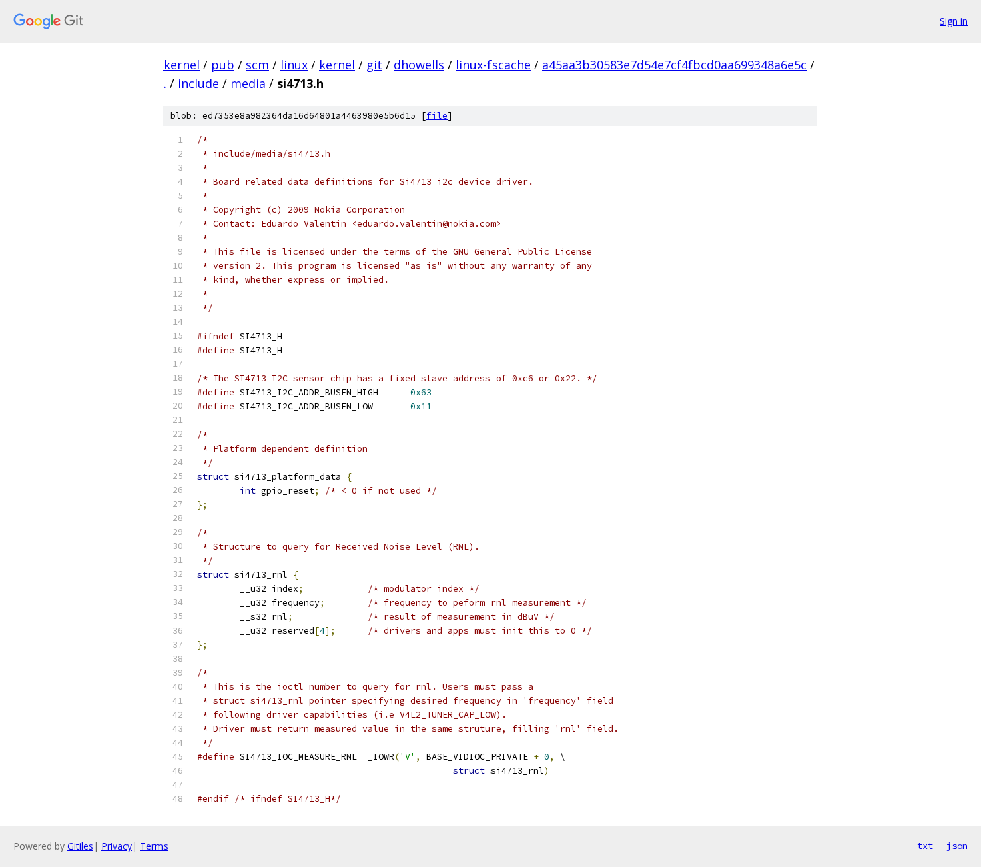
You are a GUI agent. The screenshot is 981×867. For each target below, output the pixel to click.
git (374, 65)
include (198, 83)
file (437, 115)
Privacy (116, 846)
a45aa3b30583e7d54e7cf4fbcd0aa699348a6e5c (674, 65)
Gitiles (80, 846)
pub (222, 65)
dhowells (419, 65)
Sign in (954, 21)
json (957, 846)
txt (925, 846)
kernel (182, 65)
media (248, 83)
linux (294, 65)
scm (257, 65)
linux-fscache (493, 65)
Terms (154, 846)
